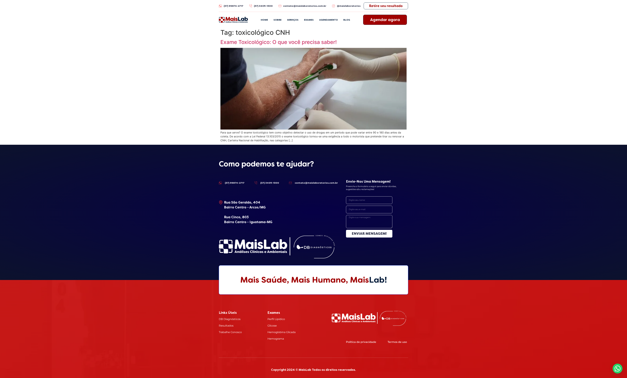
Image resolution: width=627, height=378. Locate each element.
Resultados (226, 325)
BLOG (346, 19)
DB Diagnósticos (230, 319)
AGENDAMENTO (328, 19)
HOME (264, 19)
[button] (617, 368)
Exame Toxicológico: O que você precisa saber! (278, 42)
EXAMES (309, 19)
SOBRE (277, 19)
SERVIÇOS (292, 19)
